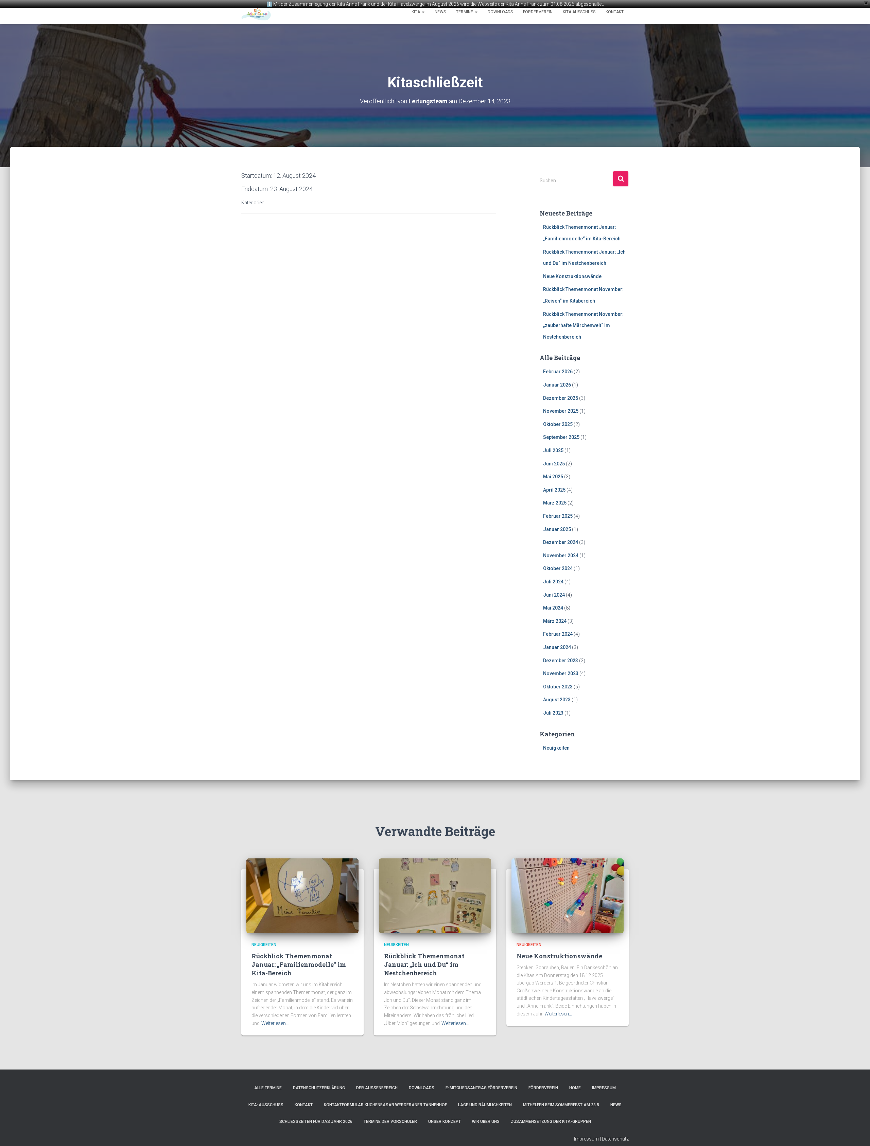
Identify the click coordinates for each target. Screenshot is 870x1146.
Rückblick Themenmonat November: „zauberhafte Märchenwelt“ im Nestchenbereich (583, 325)
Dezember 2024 (560, 542)
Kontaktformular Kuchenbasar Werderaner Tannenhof (385, 1104)
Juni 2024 (554, 595)
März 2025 (555, 503)
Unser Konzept (444, 1121)
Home (575, 1087)
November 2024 (560, 555)
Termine (465, 12)
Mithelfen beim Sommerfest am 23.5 (561, 1104)
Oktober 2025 (558, 424)
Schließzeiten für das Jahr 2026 (315, 1121)
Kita (416, 12)
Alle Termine (268, 1087)
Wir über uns (486, 1121)
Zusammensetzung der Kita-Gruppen (551, 1121)
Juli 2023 (553, 713)
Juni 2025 (554, 463)
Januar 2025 (557, 529)
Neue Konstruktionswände (572, 276)
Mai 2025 (553, 476)
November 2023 (560, 673)
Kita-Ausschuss (579, 12)
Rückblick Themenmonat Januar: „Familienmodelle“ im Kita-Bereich (298, 964)
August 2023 (557, 699)
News (440, 12)
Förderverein (538, 12)
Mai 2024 (553, 608)
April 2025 (554, 490)
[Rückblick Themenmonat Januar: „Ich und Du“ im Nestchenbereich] (435, 895)
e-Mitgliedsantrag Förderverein (481, 1087)
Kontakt (615, 12)
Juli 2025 (553, 450)
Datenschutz (615, 1139)
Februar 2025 (558, 516)
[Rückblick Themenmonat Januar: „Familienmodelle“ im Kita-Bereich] (302, 895)
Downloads (500, 12)
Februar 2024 (558, 634)
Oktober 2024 (558, 568)
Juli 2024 (553, 581)
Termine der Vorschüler (390, 1121)
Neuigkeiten (556, 748)
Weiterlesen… (275, 1023)
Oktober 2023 (558, 686)
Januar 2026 (557, 385)
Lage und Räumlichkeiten (485, 1104)
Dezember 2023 (560, 660)
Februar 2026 (558, 371)
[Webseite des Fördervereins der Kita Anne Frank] (256, 11)
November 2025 (560, 411)
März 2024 (555, 621)
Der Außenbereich (377, 1087)
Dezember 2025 (560, 398)
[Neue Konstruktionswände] (567, 895)
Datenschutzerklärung (319, 1087)
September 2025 (561, 437)
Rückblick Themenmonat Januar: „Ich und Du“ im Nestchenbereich (424, 964)
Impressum (604, 1087)
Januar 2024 (557, 647)
